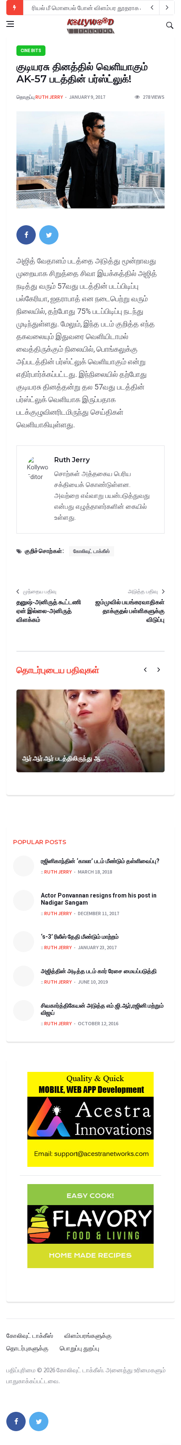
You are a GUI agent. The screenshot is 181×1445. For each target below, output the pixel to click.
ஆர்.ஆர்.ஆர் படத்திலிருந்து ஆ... (63, 758)
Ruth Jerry (49, 97)
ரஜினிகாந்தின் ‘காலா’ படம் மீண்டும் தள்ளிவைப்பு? (100, 861)
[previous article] (167, 7)
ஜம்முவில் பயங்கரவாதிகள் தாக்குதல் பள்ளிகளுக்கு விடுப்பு (130, 611)
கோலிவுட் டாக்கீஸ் (91, 551)
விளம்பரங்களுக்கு (88, 1336)
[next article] (152, 7)
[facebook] (26, 235)
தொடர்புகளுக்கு (27, 1348)
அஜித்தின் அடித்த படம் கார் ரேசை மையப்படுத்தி (99, 971)
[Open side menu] (10, 24)
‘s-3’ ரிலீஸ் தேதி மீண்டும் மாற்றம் (80, 936)
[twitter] (49, 235)
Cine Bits (31, 50)
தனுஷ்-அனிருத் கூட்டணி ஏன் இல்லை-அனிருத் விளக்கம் (48, 611)
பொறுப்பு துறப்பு (79, 1348)
